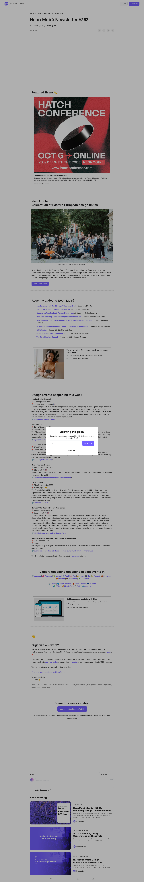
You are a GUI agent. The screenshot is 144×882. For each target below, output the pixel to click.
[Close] (95, 430)
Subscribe (88, 443)
